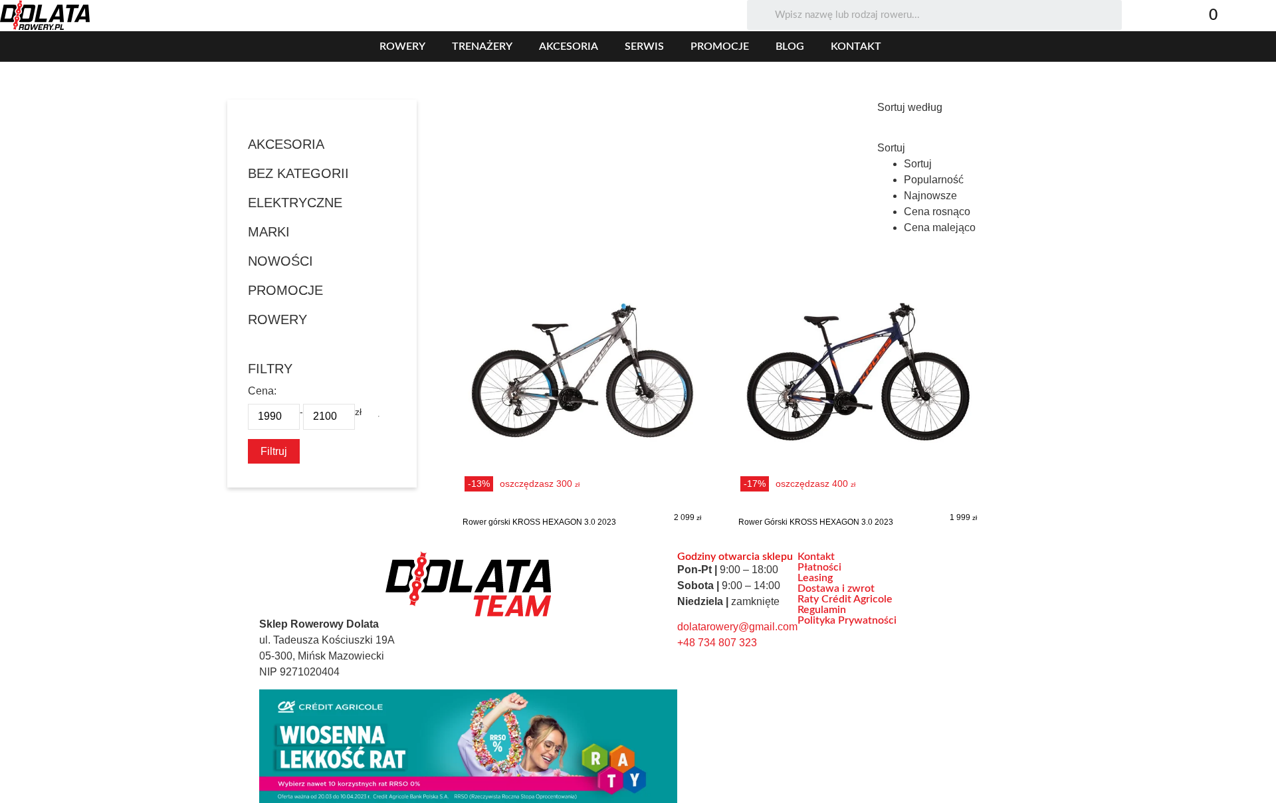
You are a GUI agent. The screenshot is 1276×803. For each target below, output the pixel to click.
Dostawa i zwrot (836, 588)
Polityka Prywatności (847, 620)
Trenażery (482, 46)
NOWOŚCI (280, 261)
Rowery (402, 46)
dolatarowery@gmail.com (737, 626)
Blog (790, 46)
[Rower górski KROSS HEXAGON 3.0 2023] (582, 395)
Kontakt (856, 46)
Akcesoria (568, 46)
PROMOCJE (285, 290)
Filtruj (274, 451)
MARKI (269, 231)
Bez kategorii (298, 173)
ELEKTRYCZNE (295, 202)
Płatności (819, 567)
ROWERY (277, 319)
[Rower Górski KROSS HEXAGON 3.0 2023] (857, 395)
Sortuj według (909, 107)
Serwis (644, 46)
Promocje (720, 46)
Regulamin (822, 609)
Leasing (815, 578)
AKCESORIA (286, 144)
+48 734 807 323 (717, 642)
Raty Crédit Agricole (845, 599)
